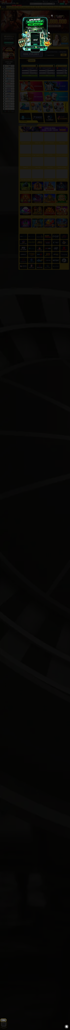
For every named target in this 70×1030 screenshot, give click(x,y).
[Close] (52, 16)
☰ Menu (3, 1020)
